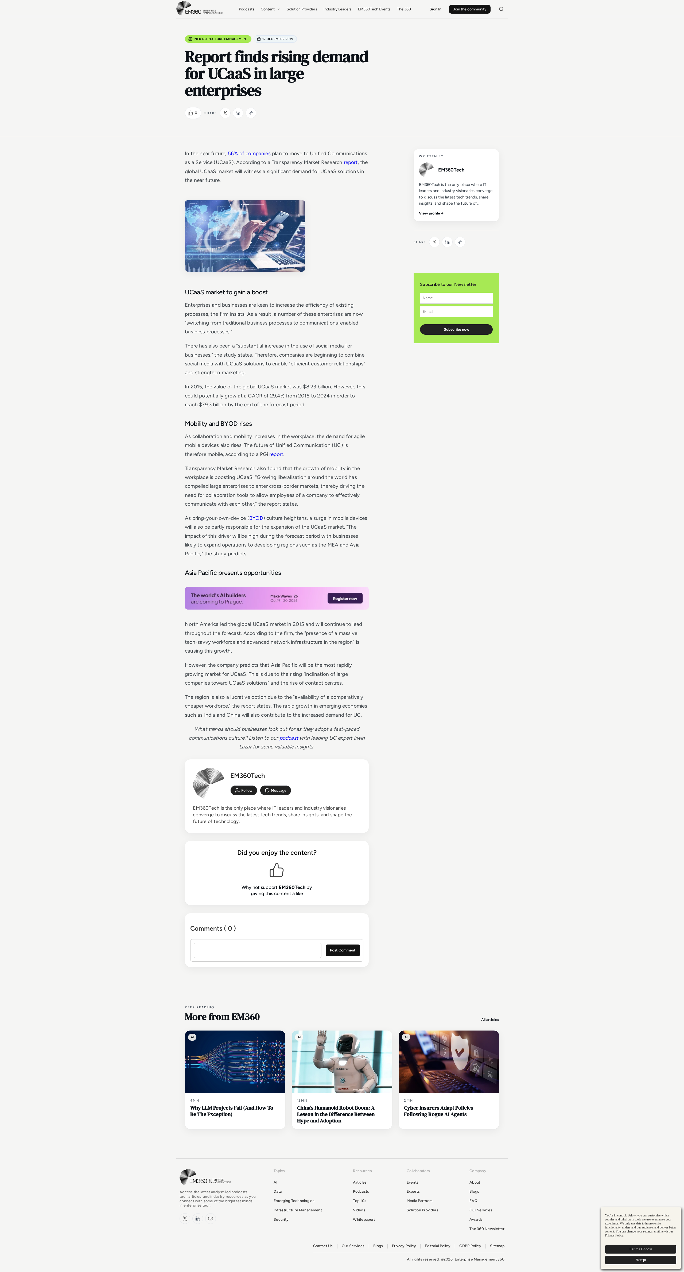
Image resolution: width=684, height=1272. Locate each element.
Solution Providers (302, 9)
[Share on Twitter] (225, 113)
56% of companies (249, 153)
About (474, 1182)
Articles (360, 1182)
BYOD (256, 518)
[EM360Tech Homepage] (206, 1187)
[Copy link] (251, 113)
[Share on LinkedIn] (238, 113)
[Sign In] (244, 790)
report (351, 162)
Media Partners (420, 1201)
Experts (413, 1191)
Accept (641, 1260)
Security (281, 1219)
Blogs (474, 1191)
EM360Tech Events (374, 9)
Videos (359, 1210)
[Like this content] (190, 113)
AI (276, 1182)
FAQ (473, 1201)
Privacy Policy (404, 1246)
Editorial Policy (437, 1246)
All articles (490, 1019)
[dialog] (641, 1238)
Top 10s (359, 1201)
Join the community (469, 9)
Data (278, 1191)
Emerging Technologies (294, 1201)
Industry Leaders (338, 9)
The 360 (404, 9)
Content (268, 9)
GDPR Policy (470, 1246)
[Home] (200, 15)
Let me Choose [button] (640, 1249)
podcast (288, 738)
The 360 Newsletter (486, 1229)
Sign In (435, 9)
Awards (476, 1219)
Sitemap (497, 1246)
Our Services (480, 1210)
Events (413, 1182)
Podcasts (246, 9)
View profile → (431, 213)
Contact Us (323, 1246)
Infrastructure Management (221, 39)
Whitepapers (364, 1219)
